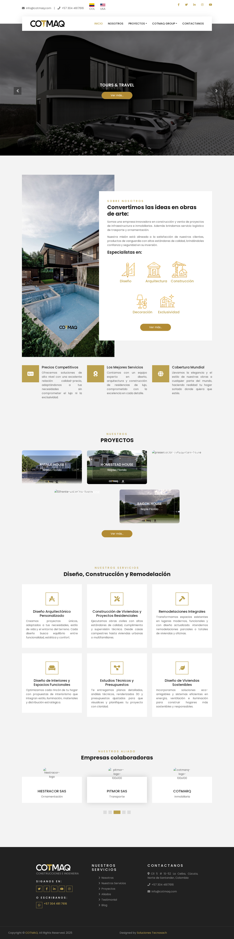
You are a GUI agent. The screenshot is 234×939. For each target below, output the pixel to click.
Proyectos (108, 889)
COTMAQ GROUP (163, 24)
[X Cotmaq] (186, 5)
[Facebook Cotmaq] (178, 5)
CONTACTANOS (193, 24)
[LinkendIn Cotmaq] (194, 5)
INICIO (98, 24)
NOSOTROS (115, 24)
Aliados (106, 894)
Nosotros (107, 878)
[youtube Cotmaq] (209, 5)
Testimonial (109, 900)
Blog (104, 905)
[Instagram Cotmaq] (202, 5)
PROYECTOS (136, 24)
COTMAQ (31, 933)
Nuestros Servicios (113, 883)
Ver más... (117, 95)
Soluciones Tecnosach (152, 933)
